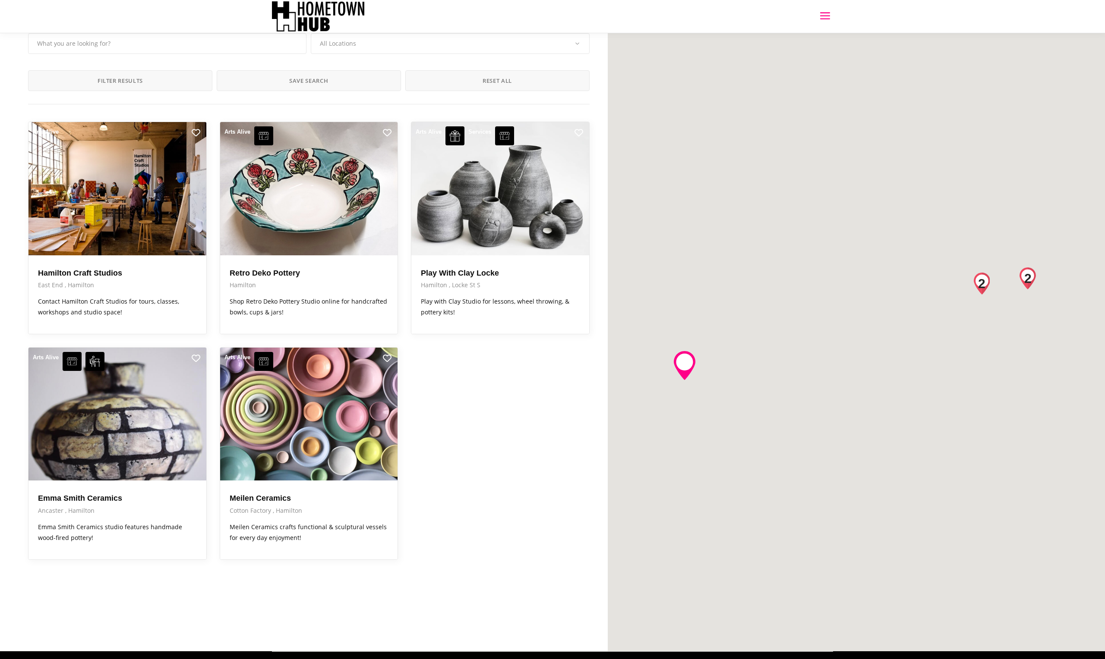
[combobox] (450, 43)
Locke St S (466, 285)
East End (51, 285)
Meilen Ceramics (260, 498)
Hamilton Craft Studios (80, 273)
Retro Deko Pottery (265, 273)
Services (479, 132)
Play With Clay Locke (460, 273)
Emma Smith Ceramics (80, 498)
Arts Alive (46, 132)
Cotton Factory (251, 510)
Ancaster (51, 510)
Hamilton (81, 285)
